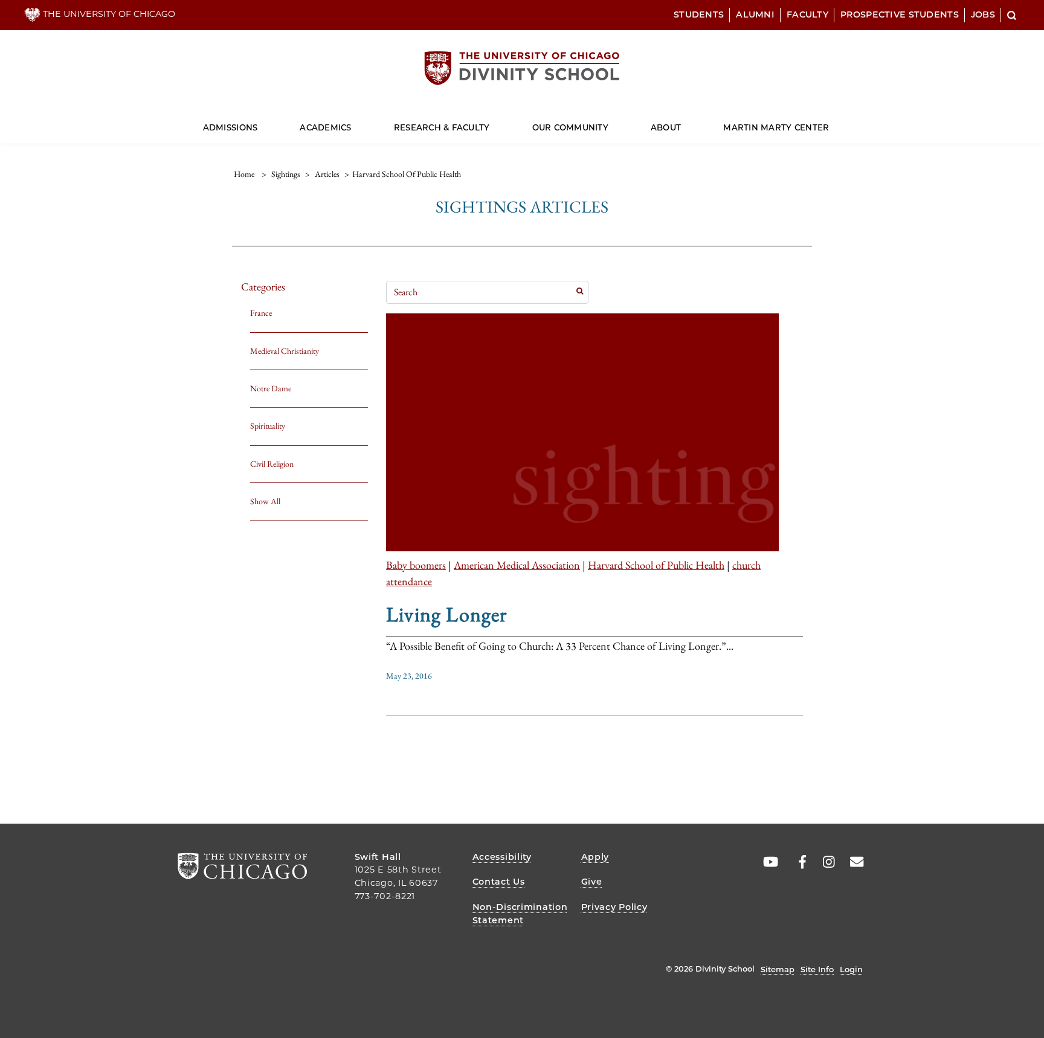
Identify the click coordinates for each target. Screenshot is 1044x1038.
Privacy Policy (614, 907)
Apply (595, 856)
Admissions (230, 127)
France (261, 312)
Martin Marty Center (776, 127)
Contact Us (498, 881)
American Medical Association (517, 565)
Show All (265, 501)
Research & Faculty (442, 127)
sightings (285, 173)
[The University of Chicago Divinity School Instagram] (824, 862)
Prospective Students (899, 14)
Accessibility (502, 856)
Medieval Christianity (284, 350)
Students (699, 14)
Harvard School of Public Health (656, 565)
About (666, 127)
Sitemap (777, 969)
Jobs (983, 14)
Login (851, 969)
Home (244, 173)
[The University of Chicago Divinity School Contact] (853, 862)
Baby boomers (416, 565)
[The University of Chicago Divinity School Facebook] (796, 862)
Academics (325, 127)
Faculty (807, 14)
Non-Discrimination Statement (520, 914)
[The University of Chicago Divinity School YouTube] (768, 862)
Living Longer (446, 614)
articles (327, 173)
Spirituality (267, 425)
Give (591, 881)
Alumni (755, 14)
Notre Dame (270, 388)
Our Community (570, 127)
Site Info (817, 969)
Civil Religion (272, 463)
